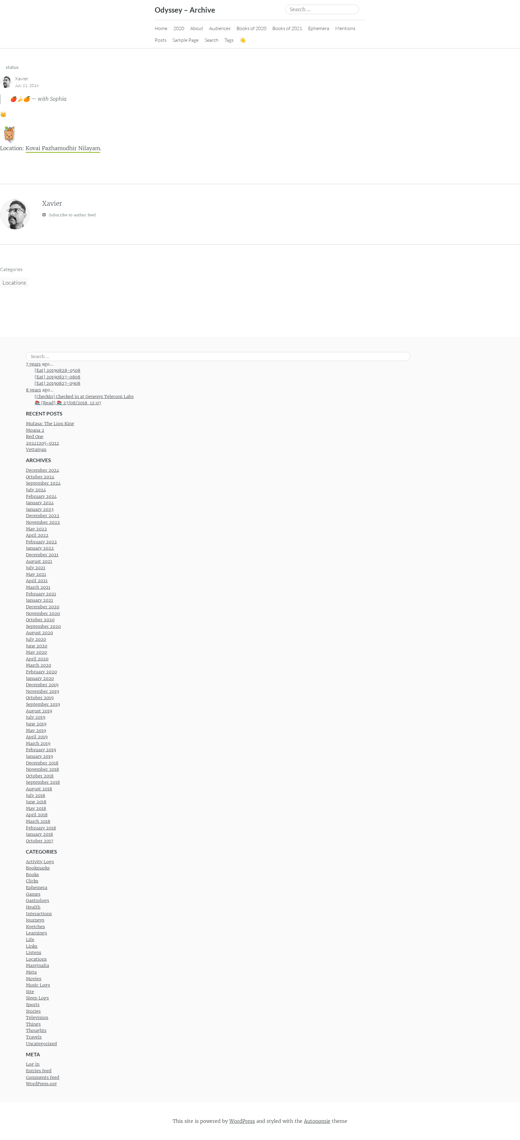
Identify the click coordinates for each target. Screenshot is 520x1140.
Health (33, 907)
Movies (33, 978)
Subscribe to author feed (72, 215)
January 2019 (39, 756)
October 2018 (40, 776)
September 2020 (43, 626)
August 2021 (39, 561)
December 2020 (42, 607)
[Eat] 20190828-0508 (57, 370)
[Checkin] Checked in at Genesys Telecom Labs (84, 396)
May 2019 (36, 730)
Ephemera (318, 28)
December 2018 (42, 763)
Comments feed (42, 1077)
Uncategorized (41, 1043)
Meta (31, 972)
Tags (229, 40)
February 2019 (41, 749)
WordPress (242, 1121)
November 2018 (42, 769)
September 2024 (43, 483)
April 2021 (37, 580)
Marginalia (37, 965)
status (12, 67)
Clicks (32, 881)
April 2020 (37, 659)
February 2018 (41, 828)
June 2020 (36, 646)
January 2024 (40, 502)
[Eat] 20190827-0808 (57, 377)
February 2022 (41, 542)
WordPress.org (41, 1083)
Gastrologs (37, 900)
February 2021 (41, 594)
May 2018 (36, 808)
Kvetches (35, 926)
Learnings (36, 933)
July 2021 (35, 567)
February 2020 (41, 672)
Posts (160, 40)
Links (31, 946)
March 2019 (38, 743)
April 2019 (37, 737)
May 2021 (36, 574)
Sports (32, 1004)
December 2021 (42, 555)
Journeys (35, 920)
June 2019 (36, 724)
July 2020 (36, 639)
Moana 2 (35, 430)
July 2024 (36, 490)
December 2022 (42, 515)
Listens (33, 952)
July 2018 (35, 795)
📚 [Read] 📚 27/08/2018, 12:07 (68, 403)
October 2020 (40, 620)
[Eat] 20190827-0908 (57, 383)
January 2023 (40, 509)
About (196, 28)
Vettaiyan (36, 449)
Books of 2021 (287, 28)
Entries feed (38, 1071)
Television (37, 1017)
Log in (32, 1064)
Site (30, 991)
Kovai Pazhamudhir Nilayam (63, 148)
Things (33, 1024)
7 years (33, 364)
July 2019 (35, 717)
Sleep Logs (37, 998)
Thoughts (36, 1030)
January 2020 (40, 678)
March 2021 (38, 587)
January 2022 (40, 548)
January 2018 (39, 834)
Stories (33, 1011)
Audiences (220, 28)
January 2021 (39, 600)
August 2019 (39, 711)
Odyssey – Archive (185, 9)
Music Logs (38, 985)
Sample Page (185, 40)
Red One (34, 436)
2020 (178, 28)
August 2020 (39, 632)
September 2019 (43, 704)
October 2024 (40, 477)
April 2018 (37, 814)
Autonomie (317, 1121)
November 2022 (43, 522)
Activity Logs (40, 861)
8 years (33, 390)
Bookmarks (38, 868)
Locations (14, 282)
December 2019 (42, 684)
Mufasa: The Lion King (50, 423)
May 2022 (36, 529)
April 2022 (37, 535)
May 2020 (36, 652)
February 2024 (41, 496)
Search (211, 40)
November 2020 (43, 613)
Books (32, 874)
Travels (34, 1037)
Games (33, 894)
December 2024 (42, 470)
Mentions (345, 28)
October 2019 (40, 697)
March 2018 (38, 821)
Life (30, 939)
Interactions (39, 913)
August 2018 (39, 789)
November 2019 (42, 691)
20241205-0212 (42, 443)
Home (161, 28)
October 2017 (39, 841)
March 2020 (38, 665)
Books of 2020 (251, 28)
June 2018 (36, 802)
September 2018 (43, 782)
